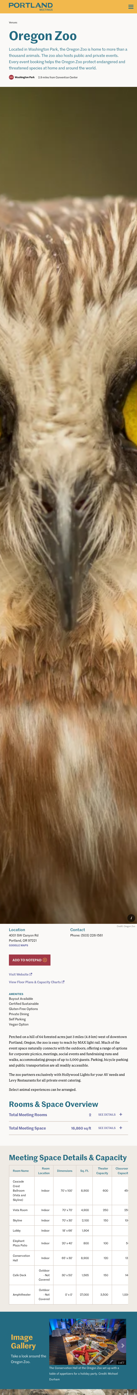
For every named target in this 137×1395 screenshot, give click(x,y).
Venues (13, 22)
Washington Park (25, 77)
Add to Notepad (27, 960)
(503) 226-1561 (92, 935)
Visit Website (19, 974)
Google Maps (18, 945)
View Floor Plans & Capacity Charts (35, 982)
